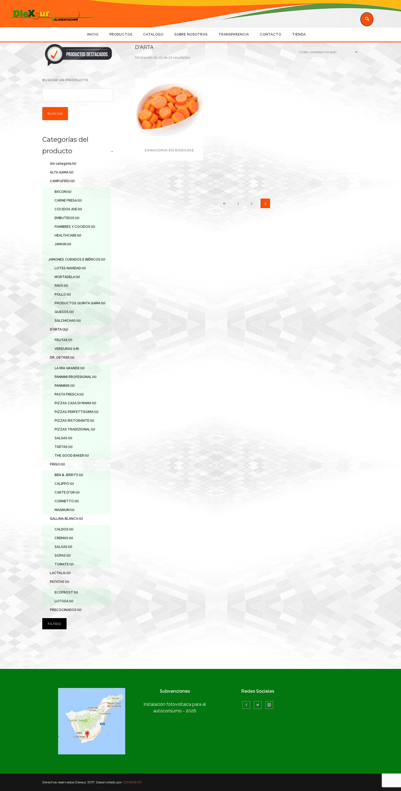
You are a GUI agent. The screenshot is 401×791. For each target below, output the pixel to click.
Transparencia (234, 34)
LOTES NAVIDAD (70, 268)
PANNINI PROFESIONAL (76, 377)
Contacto (270, 34)
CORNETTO (67, 501)
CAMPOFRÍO (62, 181)
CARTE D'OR (67, 492)
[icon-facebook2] (248, 705)
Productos (120, 34)
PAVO (61, 286)
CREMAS (64, 538)
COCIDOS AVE (68, 209)
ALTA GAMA (61, 172)
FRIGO (57, 464)
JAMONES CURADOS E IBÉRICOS (76, 259)
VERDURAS (67, 349)
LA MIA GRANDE (70, 368)
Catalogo (153, 34)
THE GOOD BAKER (72, 456)
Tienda (299, 34)
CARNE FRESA (68, 200)
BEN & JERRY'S (69, 475)
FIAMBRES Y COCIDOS (75, 227)
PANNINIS (65, 386)
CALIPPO (64, 484)
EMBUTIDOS (67, 218)
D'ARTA (59, 329)
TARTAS (64, 447)
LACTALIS (60, 573)
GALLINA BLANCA (66, 519)
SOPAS (63, 555)
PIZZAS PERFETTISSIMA (76, 412)
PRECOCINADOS (66, 610)
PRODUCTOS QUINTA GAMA (80, 303)
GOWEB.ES (132, 782)
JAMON (63, 244)
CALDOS (64, 529)
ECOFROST (66, 592)
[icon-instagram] (269, 705)
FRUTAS (63, 340)
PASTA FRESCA (69, 394)
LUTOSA (64, 601)
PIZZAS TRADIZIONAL (75, 429)
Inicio (92, 34)
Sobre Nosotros (191, 34)
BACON (63, 192)
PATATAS (59, 582)
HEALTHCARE (68, 235)
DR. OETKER (62, 357)
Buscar (55, 113)
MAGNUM (64, 510)
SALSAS (63, 438)
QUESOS (64, 312)
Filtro (54, 624)
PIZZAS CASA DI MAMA (75, 403)
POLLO (63, 294)
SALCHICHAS (68, 321)
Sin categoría (63, 164)
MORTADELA (67, 277)
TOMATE (64, 564)
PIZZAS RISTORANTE (74, 421)
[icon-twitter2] (259, 705)
